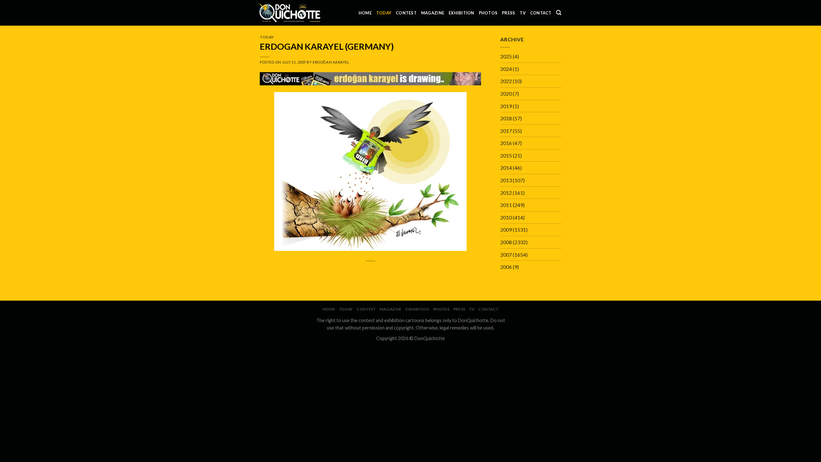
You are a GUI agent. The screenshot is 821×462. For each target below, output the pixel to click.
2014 (506, 168)
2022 (506, 81)
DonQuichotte (429, 338)
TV (523, 12)
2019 (506, 106)
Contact (541, 12)
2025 (506, 56)
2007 (506, 255)
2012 (506, 193)
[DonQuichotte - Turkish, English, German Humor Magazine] (290, 12)
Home (365, 12)
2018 (506, 118)
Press (508, 12)
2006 (506, 267)
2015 (506, 155)
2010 (506, 217)
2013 (506, 180)
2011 (506, 205)
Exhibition (461, 12)
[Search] (558, 12)
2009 (506, 230)
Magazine (432, 12)
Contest (406, 12)
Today (383, 12)
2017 (506, 131)
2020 (506, 93)
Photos (488, 12)
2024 (506, 69)
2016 (506, 143)
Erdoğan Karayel (331, 62)
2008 (506, 242)
